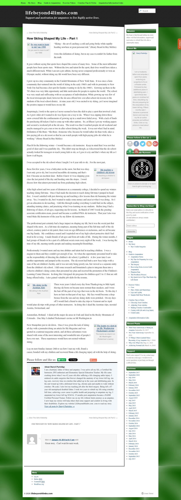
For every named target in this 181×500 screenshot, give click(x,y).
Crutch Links (135, 312)
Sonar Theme (148, 493)
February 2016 (134, 385)
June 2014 (132, 433)
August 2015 (133, 398)
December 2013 (134, 448)
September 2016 (134, 375)
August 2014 (133, 428)
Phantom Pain (135, 272)
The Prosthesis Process (138, 274)
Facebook (132, 196)
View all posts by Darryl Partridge (59, 406)
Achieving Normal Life (136, 345)
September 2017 (134, 372)
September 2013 (134, 456)
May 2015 (132, 405)
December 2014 (134, 418)
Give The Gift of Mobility (37, 32)
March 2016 (133, 382)
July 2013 (132, 459)
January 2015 (133, 415)
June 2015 (132, 403)
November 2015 (134, 390)
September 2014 (134, 426)
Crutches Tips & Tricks (87, 2)
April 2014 (132, 438)
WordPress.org (39, 484)
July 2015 (132, 400)
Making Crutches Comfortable (141, 307)
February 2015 (134, 413)
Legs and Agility (136, 292)
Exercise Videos (69, 2)
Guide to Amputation (52, 2)
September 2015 (134, 395)
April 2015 (132, 408)
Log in (36, 476)
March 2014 (133, 441)
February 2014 (134, 443)
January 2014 (133, 446)
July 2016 (132, 377)
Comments (39, 481)
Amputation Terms (137, 257)
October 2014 (133, 423)
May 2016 (132, 380)
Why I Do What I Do (136, 343)
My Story (31, 2)
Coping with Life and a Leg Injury (142, 310)
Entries (38, 479)
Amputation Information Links (111, 2)
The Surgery (135, 264)
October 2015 (133, 393)
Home (23, 2)
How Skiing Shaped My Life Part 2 (103, 32)
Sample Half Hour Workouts (140, 295)
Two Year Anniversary (136, 332)
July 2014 (132, 431)
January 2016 (133, 387)
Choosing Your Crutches (139, 302)
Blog (40, 2)
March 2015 (133, 410)
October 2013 (133, 454)
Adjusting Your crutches (139, 305)
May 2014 (132, 436)
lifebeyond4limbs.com (51, 12)
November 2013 (134, 451)
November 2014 (134, 421)
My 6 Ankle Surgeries (138, 246)
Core (132, 287)
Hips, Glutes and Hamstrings (140, 290)
